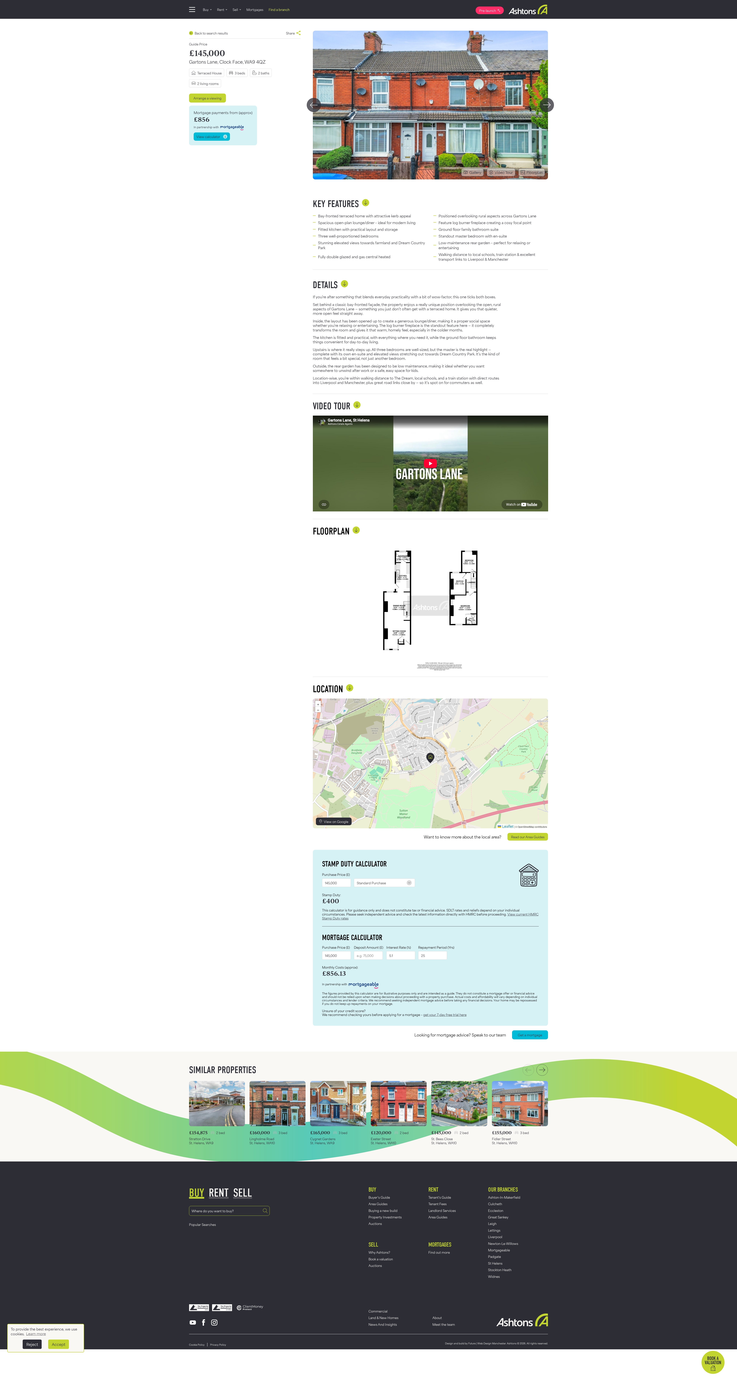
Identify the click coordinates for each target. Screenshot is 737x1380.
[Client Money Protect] (250, 1308)
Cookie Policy (197, 1344)
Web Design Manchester (491, 1343)
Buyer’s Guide (379, 1197)
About (437, 1317)
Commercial (378, 1310)
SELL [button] (242, 1192)
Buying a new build (382, 1210)
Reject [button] (32, 1344)
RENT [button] (219, 1192)
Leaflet (507, 826)
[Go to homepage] (526, 9)
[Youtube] (193, 1322)
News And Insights (382, 1324)
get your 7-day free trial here (445, 1014)
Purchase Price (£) (336, 874)
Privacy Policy (218, 1344)
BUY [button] (196, 1192)
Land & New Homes (383, 1317)
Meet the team (443, 1324)
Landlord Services (442, 1210)
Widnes (494, 1276)
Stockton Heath (499, 1269)
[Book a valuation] (713, 1362)
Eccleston (495, 1210)
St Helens (495, 1263)
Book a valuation (380, 1258)
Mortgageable (499, 1249)
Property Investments (385, 1216)
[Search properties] (265, 1210)
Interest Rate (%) (398, 947)
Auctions (375, 1223)
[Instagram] (214, 1322)
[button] (430, 758)
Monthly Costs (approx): (340, 967)
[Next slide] (547, 105)
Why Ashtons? (379, 1252)
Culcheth (495, 1203)
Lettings (494, 1230)
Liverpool (495, 1236)
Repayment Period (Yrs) (436, 947)
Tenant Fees (437, 1203)
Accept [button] (58, 1344)
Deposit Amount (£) (368, 947)
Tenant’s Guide (439, 1197)
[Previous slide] (314, 105)
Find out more (439, 1252)
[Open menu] (192, 9)
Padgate (494, 1256)
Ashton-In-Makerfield (504, 1197)
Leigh (492, 1223)
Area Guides (378, 1203)
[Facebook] (203, 1322)
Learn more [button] (36, 1333)
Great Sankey (498, 1216)
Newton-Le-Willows (503, 1243)
